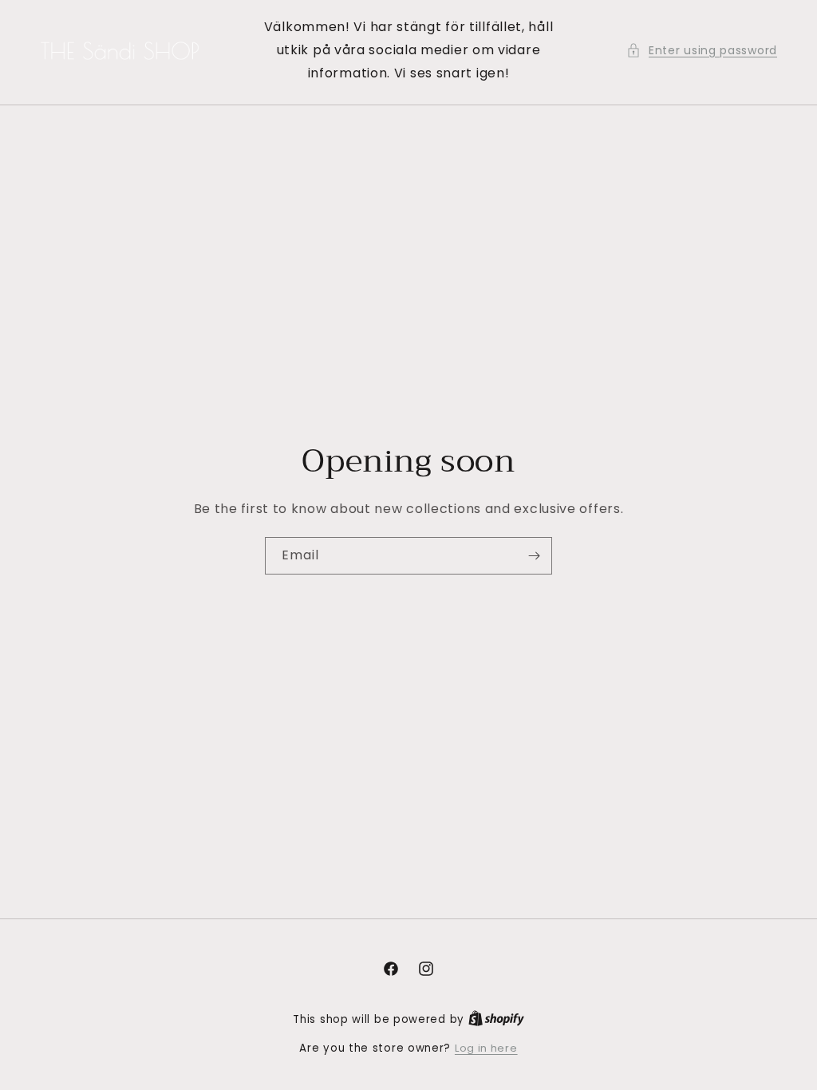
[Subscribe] (533, 556)
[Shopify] (496, 1019)
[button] (701, 51)
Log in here (486, 1048)
